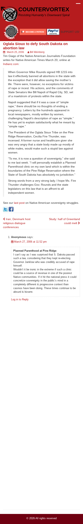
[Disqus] (41, 354)
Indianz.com (11, 64)
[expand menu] (78, 4)
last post (19, 202)
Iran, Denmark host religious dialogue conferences (16, 223)
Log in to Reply (20, 299)
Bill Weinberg (37, 52)
